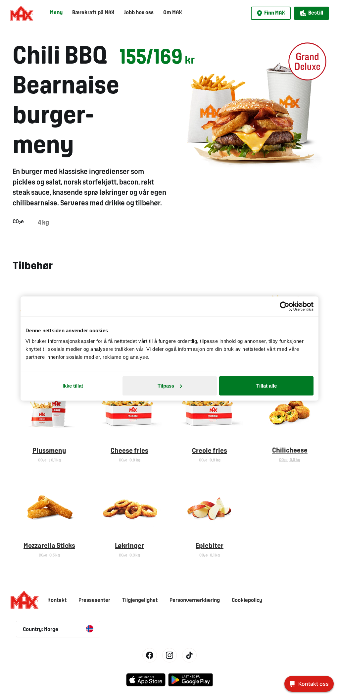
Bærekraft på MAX (93, 12)
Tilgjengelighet (140, 600)
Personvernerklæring (195, 600)
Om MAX (172, 12)
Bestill (315, 13)
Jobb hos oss (139, 12)
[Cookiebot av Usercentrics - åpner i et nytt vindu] (285, 306)
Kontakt (57, 600)
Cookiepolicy (247, 600)
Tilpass (166, 385)
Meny (56, 12)
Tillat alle (266, 385)
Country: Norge (40, 629)
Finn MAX (274, 13)
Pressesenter (94, 600)
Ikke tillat (73, 385)
